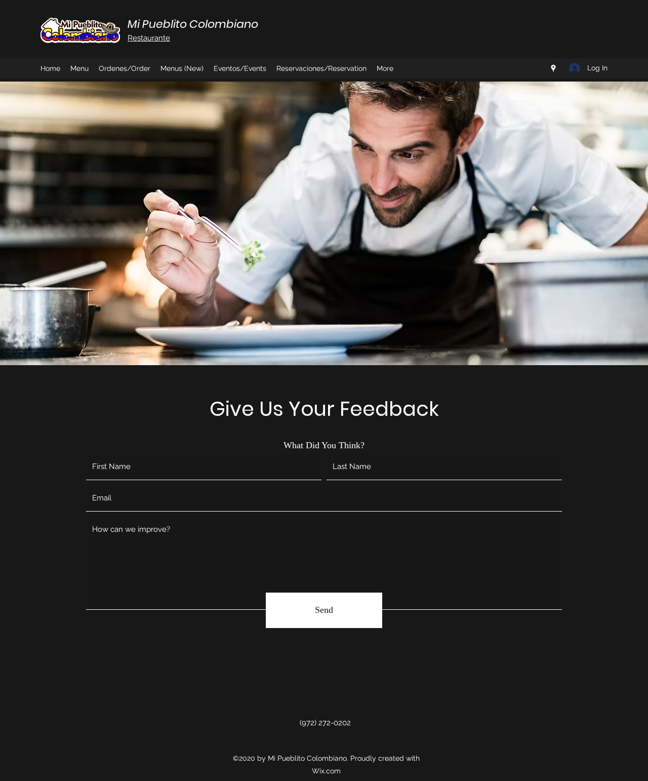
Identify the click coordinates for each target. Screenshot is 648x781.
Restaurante (149, 38)
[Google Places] (553, 68)
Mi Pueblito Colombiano (193, 24)
